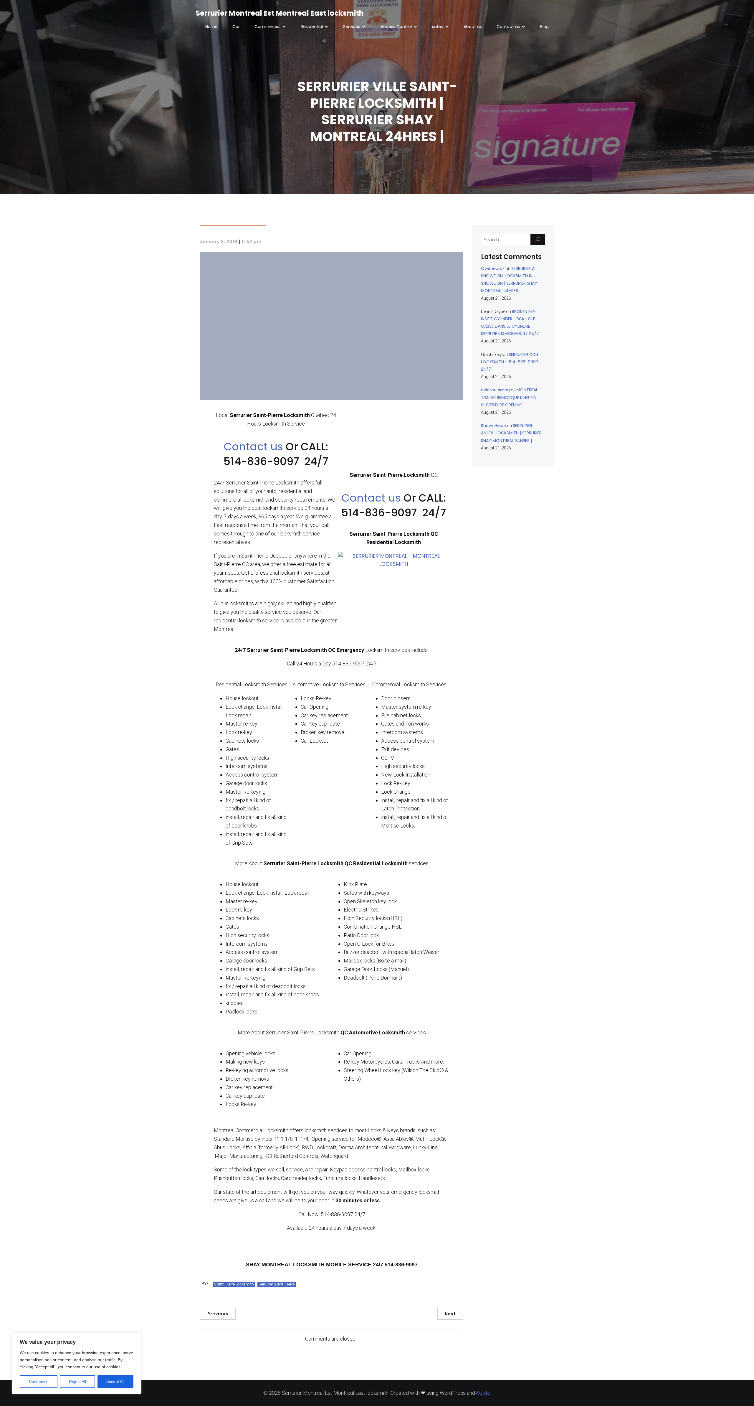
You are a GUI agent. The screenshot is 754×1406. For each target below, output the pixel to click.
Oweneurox (493, 268)
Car (236, 26)
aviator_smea (495, 390)
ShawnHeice (493, 425)
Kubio (483, 1393)
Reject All (77, 1381)
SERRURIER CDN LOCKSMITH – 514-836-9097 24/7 (509, 362)
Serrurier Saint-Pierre (277, 1284)
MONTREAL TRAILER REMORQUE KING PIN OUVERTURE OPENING (509, 397)
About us (473, 26)
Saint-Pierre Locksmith (234, 1284)
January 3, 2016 (218, 242)
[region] (76, 1363)
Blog (544, 26)
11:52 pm (251, 242)
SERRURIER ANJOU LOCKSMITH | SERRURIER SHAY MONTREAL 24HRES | (511, 433)
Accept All (115, 1381)
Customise (39, 1381)
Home (211, 26)
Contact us (255, 446)
